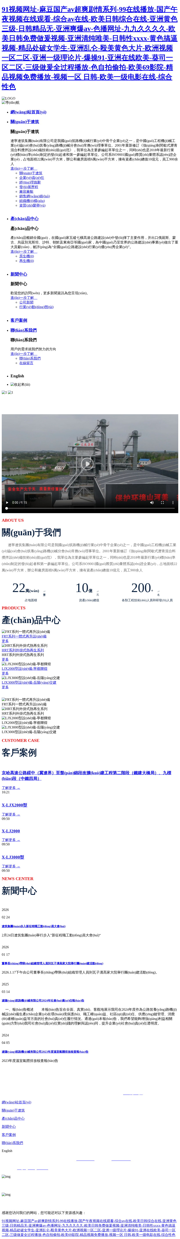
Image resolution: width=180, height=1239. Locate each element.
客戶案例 (19, 320)
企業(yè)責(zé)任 (31, 178)
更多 (5, 641)
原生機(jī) (26, 256)
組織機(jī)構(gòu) (32, 201)
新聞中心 (19, 274)
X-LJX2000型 (14, 805)
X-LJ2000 (11, 831)
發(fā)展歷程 (28, 187)
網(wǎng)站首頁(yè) (28, 112)
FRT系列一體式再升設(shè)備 (24, 636)
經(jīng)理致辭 (30, 182)
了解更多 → (11, 788)
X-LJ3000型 (13, 857)
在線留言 (26, 363)
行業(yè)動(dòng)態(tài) (36, 307)
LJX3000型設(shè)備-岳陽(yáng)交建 (29, 682)
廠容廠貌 (26, 191)
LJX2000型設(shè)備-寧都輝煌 (24, 668)
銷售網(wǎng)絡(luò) (34, 196)
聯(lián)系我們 (24, 330)
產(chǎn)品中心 (25, 218)
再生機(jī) (26, 261)
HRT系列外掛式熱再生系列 (23, 650)
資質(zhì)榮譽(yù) (32, 205)
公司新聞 (26, 302)
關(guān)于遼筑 (25, 121)
